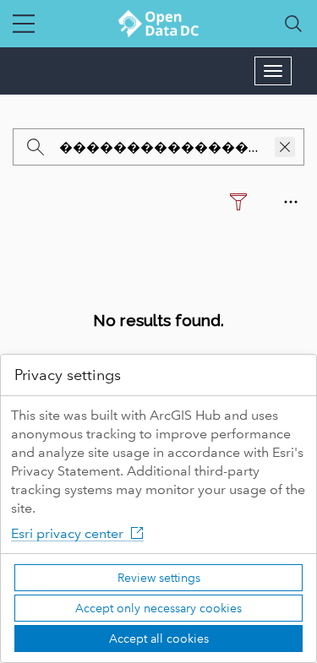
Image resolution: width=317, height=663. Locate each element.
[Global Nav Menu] (23, 23)
